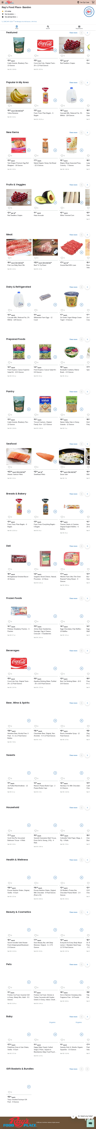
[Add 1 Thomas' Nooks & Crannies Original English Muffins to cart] (81, 511)
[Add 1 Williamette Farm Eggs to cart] (55, 304)
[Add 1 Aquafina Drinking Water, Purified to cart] (55, 668)
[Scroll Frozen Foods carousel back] (81, 598)
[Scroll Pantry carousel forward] (87, 391)
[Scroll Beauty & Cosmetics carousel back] (81, 912)
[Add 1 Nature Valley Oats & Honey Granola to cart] (81, 409)
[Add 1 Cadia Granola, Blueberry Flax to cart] (28, 50)
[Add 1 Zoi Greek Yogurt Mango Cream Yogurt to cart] (81, 304)
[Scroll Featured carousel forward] (87, 32)
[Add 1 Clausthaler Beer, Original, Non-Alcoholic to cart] (55, 720)
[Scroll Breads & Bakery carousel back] (81, 494)
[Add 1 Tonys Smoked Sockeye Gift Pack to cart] (28, 1086)
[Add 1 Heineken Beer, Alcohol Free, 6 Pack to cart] (28, 720)
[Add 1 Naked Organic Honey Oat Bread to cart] (55, 150)
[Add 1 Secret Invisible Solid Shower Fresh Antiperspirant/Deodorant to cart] (28, 930)
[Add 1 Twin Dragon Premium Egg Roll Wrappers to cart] (28, 150)
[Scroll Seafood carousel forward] (87, 444)
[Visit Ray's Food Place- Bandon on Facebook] (85, 1119)
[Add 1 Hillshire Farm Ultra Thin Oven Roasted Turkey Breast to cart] (81, 563)
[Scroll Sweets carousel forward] (87, 755)
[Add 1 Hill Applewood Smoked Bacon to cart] (28, 563)
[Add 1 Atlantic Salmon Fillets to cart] (28, 461)
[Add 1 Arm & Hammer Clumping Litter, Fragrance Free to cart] (81, 982)
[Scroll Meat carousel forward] (87, 234)
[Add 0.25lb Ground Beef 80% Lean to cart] (81, 252)
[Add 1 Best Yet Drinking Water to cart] (81, 668)
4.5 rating (8, 11)
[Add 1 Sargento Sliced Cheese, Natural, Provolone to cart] (55, 563)
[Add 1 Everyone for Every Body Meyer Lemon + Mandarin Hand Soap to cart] (81, 930)
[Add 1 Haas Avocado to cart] (55, 202)
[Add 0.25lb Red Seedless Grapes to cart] (81, 50)
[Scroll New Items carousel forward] (87, 132)
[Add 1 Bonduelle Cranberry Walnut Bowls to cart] (81, 357)
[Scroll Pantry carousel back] (81, 391)
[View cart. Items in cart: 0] (93, 2)
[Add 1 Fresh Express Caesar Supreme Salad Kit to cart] (28, 357)
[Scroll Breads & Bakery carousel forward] (87, 494)
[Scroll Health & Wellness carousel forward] (87, 860)
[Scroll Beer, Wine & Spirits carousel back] (81, 703)
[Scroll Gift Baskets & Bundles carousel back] (81, 1069)
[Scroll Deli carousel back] (81, 546)
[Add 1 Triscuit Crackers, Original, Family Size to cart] (55, 409)
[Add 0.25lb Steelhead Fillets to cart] (55, 461)
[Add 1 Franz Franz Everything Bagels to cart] (55, 511)
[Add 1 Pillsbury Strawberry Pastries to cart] (28, 616)
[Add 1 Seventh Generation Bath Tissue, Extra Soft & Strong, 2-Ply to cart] (55, 825)
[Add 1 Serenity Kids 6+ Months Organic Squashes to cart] (81, 1034)
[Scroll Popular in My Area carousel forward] (87, 82)
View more (73, 33)
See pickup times (10, 17)
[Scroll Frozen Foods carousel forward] (87, 598)
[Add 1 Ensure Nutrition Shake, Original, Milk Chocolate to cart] (55, 877)
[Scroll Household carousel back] (81, 807)
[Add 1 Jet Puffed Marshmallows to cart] (28, 773)
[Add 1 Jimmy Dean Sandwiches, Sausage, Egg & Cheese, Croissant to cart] (55, 616)
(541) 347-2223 (8, 21)
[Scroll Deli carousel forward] (87, 546)
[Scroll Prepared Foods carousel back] (81, 339)
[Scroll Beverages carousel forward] (87, 650)
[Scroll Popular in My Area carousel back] (81, 82)
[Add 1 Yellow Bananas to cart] (28, 100)
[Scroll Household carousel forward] (87, 807)
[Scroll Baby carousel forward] (87, 1016)
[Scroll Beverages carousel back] (81, 650)
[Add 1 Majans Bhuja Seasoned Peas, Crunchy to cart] (81, 150)
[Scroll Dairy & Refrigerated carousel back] (81, 287)
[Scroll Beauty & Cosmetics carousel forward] (87, 912)
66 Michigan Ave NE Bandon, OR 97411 (26, 21)
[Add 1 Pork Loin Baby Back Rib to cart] (28, 252)
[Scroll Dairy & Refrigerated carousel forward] (87, 287)
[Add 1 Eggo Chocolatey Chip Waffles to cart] (81, 616)
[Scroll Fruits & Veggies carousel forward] (87, 185)
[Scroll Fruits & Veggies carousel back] (81, 185)
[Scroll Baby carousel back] (81, 1016)
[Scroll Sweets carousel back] (81, 755)
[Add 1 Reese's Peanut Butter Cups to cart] (55, 773)
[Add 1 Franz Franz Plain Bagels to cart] (55, 100)
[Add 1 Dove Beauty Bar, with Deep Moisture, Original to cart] (55, 930)
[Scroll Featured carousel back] (81, 32)
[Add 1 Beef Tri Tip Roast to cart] (55, 252)
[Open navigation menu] (3, 2)
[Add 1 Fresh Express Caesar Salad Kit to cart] (55, 357)
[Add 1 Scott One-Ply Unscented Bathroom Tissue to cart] (28, 825)
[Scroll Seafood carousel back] (81, 444)
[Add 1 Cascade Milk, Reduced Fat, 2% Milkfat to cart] (81, 100)
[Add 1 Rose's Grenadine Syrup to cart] (81, 720)
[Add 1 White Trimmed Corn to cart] (81, 202)
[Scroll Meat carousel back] (81, 234)
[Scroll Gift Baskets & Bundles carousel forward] (87, 1069)
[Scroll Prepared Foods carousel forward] (87, 339)
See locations (9, 14)
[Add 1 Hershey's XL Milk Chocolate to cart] (81, 773)
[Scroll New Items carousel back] (81, 132)
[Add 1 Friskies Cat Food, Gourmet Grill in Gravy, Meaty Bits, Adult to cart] (28, 982)
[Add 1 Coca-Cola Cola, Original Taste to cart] (55, 50)
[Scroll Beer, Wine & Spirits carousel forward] (87, 703)
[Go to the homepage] (9, 2)
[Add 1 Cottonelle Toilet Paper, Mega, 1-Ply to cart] (81, 825)
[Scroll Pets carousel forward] (87, 964)
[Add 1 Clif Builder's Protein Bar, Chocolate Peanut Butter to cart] (81, 877)
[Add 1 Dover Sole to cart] (81, 461)
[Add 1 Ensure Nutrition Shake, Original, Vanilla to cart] (28, 877)
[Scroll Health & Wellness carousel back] (81, 860)
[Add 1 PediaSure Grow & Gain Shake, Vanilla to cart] (28, 1034)
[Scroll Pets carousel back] (81, 964)
